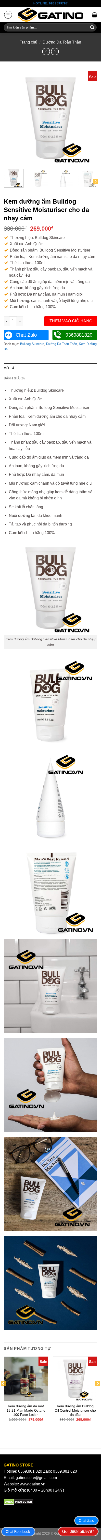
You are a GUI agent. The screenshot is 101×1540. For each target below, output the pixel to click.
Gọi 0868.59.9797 (78, 1531)
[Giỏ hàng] (94, 14)
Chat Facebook (18, 1531)
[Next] (89, 118)
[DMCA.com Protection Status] (18, 1502)
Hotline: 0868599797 (50, 3)
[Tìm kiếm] (92, 27)
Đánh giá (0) (14, 378)
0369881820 (78, 335)
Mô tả (9, 368)
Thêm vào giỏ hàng (71, 321)
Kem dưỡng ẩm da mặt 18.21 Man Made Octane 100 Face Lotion (26, 1410)
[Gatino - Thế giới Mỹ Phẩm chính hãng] (50, 15)
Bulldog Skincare (32, 344)
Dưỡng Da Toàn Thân (62, 42)
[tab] (50, 368)
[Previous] (11, 118)
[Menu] (8, 15)
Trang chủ (28, 42)
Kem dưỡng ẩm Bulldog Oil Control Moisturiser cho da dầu (75, 1410)
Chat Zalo (26, 335)
